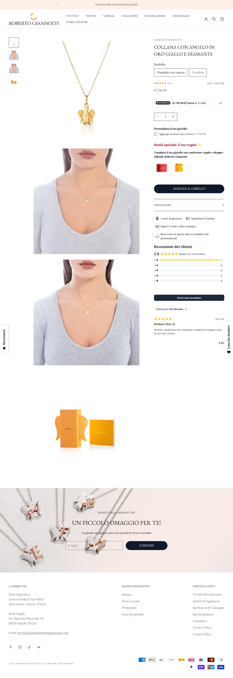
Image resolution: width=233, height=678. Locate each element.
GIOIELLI (108, 15)
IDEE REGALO (181, 15)
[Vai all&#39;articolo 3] (14, 68)
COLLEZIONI (129, 15)
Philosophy (129, 607)
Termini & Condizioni (207, 594)
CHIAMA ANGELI (155, 15)
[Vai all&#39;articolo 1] (14, 42)
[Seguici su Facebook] (10, 647)
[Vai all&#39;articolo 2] (14, 55)
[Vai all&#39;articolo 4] (14, 82)
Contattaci (200, 621)
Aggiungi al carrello (189, 188)
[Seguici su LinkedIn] (39, 647)
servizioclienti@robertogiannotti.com (43, 633)
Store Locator (131, 601)
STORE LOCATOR (77, 22)
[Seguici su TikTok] (29, 647)
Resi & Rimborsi (203, 614)
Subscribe (146, 545)
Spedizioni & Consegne (208, 607)
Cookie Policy (202, 634)
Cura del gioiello (133, 614)
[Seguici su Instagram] (20, 647)
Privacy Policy (202, 627)
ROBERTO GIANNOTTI (168, 39)
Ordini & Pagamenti (206, 601)
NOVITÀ (91, 15)
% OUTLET (72, 15)
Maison (127, 594)
